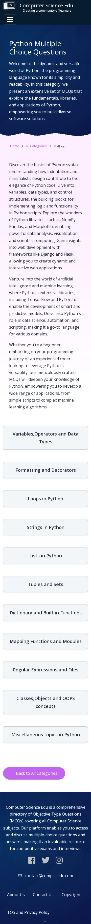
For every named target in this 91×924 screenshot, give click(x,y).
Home (14, 146)
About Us (16, 894)
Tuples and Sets (45, 584)
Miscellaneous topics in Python (45, 734)
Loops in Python (45, 499)
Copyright (71, 894)
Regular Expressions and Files (45, 670)
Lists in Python (45, 556)
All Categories (36, 146)
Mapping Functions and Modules (46, 641)
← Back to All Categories (34, 773)
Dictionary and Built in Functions (46, 613)
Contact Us (43, 894)
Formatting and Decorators (45, 470)
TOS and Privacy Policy (28, 912)
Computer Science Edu (46, 7)
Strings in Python (45, 527)
